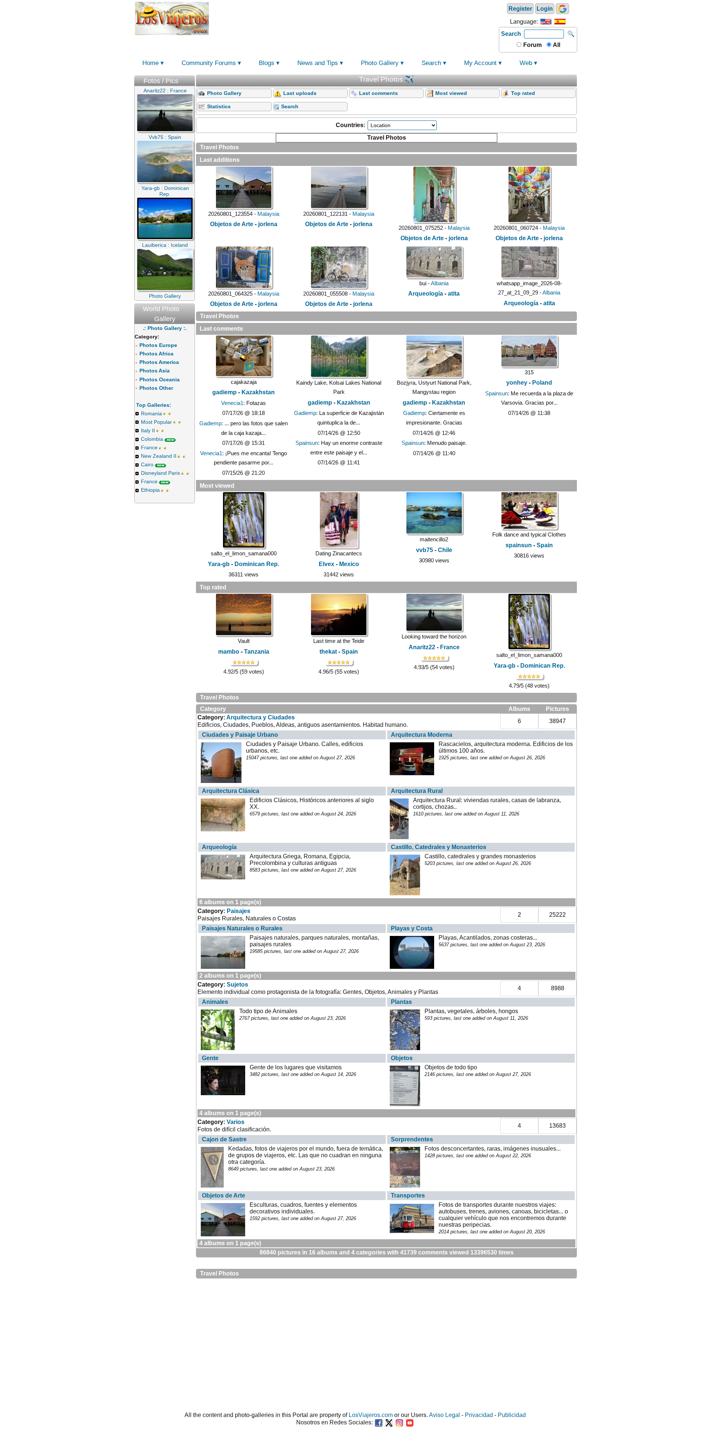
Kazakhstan (258, 392)
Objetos (402, 1058)
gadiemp (224, 392)
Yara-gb (219, 564)
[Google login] (562, 8)
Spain (545, 545)
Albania (440, 283)
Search (511, 34)
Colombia (152, 439)
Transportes (408, 1195)
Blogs (266, 63)
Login (545, 9)
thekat (328, 651)
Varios (235, 1122)
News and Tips (317, 63)
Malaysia (268, 214)
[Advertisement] (353, 17)
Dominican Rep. (256, 564)
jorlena (267, 224)
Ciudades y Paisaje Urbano (240, 735)
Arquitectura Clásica (230, 791)
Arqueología (425, 293)
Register (520, 9)
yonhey (516, 382)
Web (526, 63)
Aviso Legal (444, 1415)
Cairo (147, 464)
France (149, 447)
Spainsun (306, 443)
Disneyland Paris (160, 473)
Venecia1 (232, 403)
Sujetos (237, 984)
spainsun (519, 545)
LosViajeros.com (371, 1415)
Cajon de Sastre (224, 1139)
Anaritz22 (422, 647)
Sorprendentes (412, 1139)
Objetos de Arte (231, 224)
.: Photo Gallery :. (165, 328)
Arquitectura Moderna (421, 735)
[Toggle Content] (191, 79)
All (556, 45)
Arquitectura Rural (417, 791)
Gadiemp (210, 423)
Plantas (401, 1002)
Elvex (326, 564)
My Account (480, 63)
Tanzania (256, 651)
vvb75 (424, 550)
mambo (228, 651)
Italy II (148, 430)
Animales (215, 1002)
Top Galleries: (153, 405)
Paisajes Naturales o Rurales (242, 928)
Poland (542, 382)
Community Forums (209, 63)
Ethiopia (150, 490)
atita (454, 293)
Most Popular (156, 422)
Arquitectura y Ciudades (260, 717)
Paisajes (238, 911)
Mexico (349, 564)
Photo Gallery (380, 63)
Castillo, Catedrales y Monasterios (438, 847)
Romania (151, 413)
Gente (210, 1058)
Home (150, 63)
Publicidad (512, 1415)
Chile (445, 550)
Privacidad (479, 1415)
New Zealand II (158, 456)
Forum (532, 45)
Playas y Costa (412, 928)
